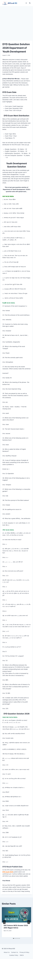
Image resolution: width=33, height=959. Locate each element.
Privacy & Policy (24, 952)
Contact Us (14, 952)
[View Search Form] (29, 3)
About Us (7, 952)
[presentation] (16, 914)
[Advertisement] (16, 23)
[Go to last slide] (4, 922)
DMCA (22, 955)
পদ (13, 284)
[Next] (28, 922)
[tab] (13, 938)
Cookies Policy (13, 955)
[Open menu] (26, 3)
